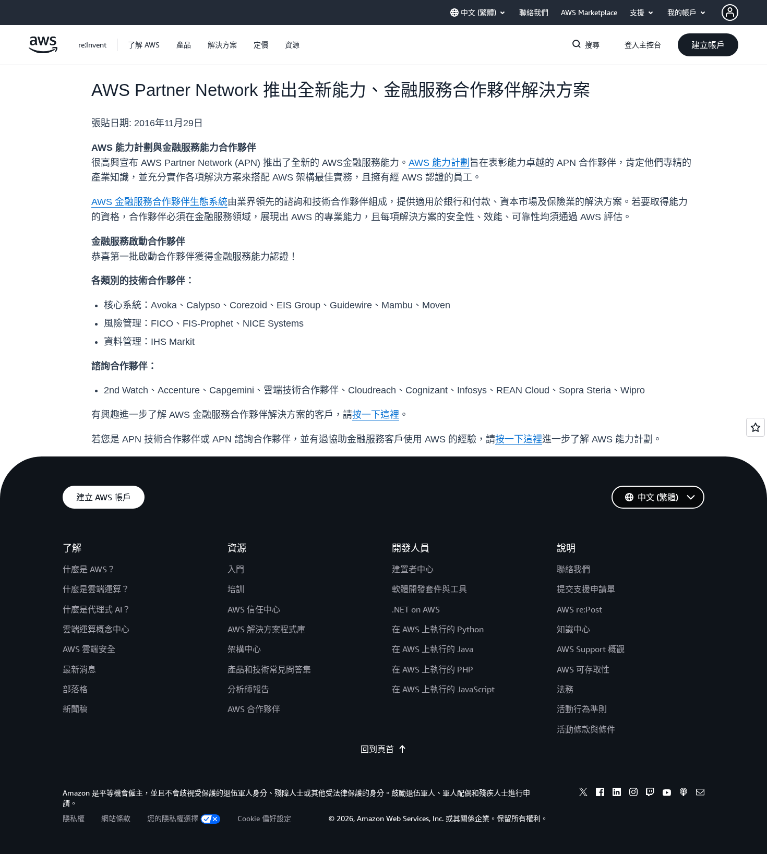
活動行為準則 (582, 709)
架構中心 (244, 649)
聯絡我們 (573, 569)
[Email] (700, 793)
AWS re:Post (579, 609)
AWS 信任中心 (253, 609)
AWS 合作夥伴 (253, 709)
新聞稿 (75, 709)
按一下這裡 (375, 415)
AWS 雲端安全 (89, 649)
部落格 (75, 689)
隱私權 (74, 818)
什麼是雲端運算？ (96, 589)
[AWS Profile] (730, 12)
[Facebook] (600, 793)
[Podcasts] (683, 793)
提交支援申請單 (586, 589)
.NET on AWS (416, 609)
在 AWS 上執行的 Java (432, 649)
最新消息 (79, 669)
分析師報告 (248, 689)
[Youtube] (667, 793)
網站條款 (115, 818)
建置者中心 (413, 569)
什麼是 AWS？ (89, 569)
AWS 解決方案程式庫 (266, 629)
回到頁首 (377, 749)
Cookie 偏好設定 (264, 818)
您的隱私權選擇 (172, 818)
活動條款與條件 (586, 729)
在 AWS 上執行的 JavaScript (443, 689)
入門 (235, 569)
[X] (583, 793)
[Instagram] (633, 793)
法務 (565, 689)
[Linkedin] (617, 793)
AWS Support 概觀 (591, 649)
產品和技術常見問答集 (269, 669)
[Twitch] (650, 793)
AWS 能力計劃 (439, 163)
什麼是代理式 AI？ (96, 609)
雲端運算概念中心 (96, 629)
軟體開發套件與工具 (429, 589)
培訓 (235, 589)
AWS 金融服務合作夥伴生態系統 (159, 202)
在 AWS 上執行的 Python (438, 629)
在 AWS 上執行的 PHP (432, 669)
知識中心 (573, 629)
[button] (143, 44)
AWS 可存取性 (583, 669)
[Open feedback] (755, 427)
